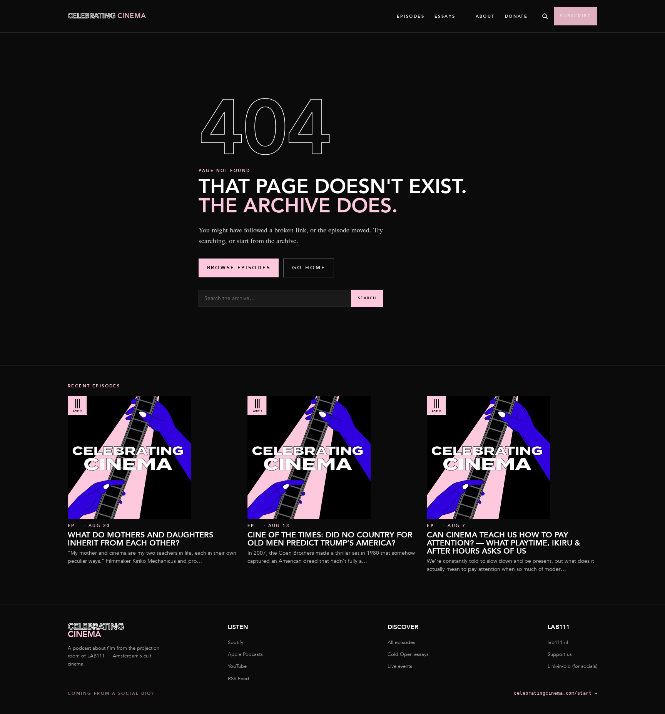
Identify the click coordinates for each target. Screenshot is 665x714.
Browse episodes (239, 267)
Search (367, 298)
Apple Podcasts (245, 654)
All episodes (401, 642)
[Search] (545, 16)
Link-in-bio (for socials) (572, 666)
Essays (445, 16)
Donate (516, 16)
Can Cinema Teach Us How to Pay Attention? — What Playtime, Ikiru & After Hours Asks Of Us (503, 543)
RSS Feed (238, 678)
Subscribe (575, 16)
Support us (560, 654)
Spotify (235, 642)
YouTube (237, 666)
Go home (308, 267)
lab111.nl (558, 642)
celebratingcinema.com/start (555, 693)
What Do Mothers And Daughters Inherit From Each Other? (140, 539)
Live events (400, 666)
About (485, 16)
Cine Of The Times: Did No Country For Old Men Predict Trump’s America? (330, 539)
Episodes (410, 16)
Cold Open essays (408, 654)
